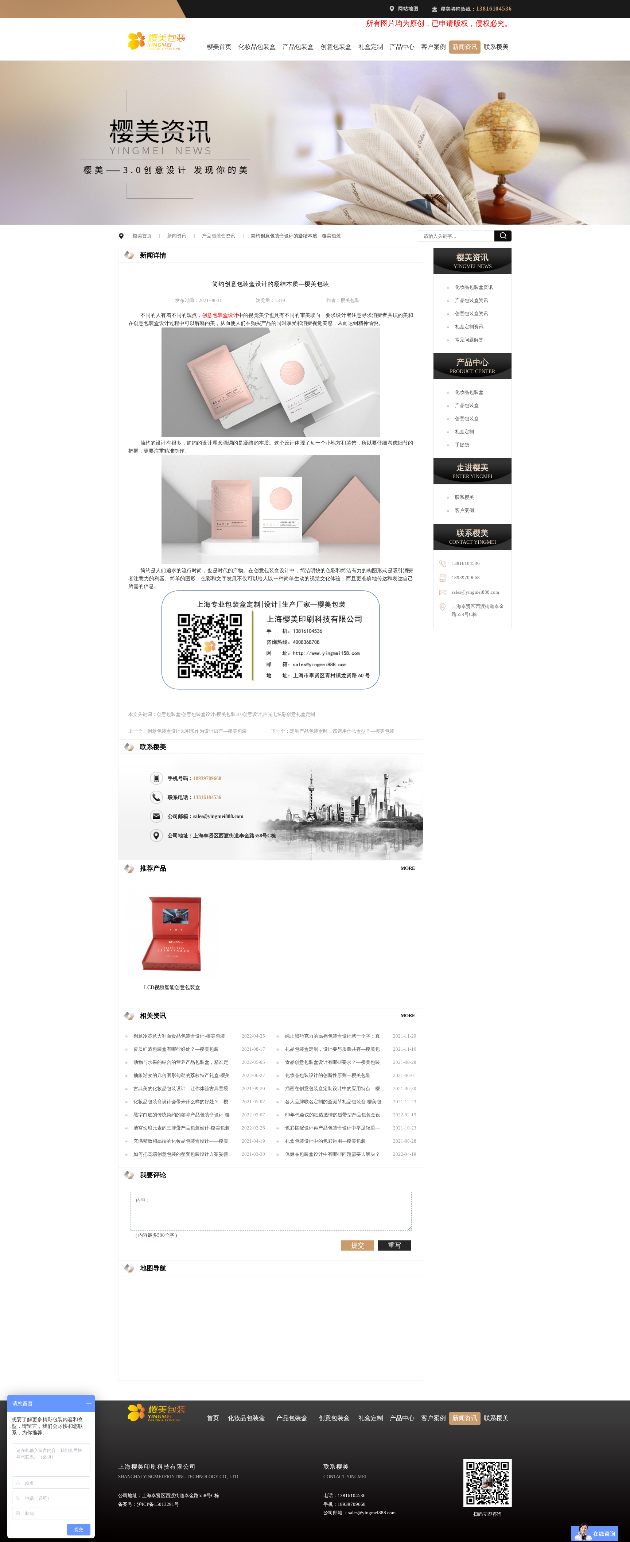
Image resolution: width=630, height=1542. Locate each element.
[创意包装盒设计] (271, 435)
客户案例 (433, 46)
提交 (357, 1245)
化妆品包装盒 (257, 46)
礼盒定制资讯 (469, 326)
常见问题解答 (469, 339)
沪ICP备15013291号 (158, 1504)
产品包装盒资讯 (218, 236)
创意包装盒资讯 (471, 313)
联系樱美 (496, 46)
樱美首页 (219, 46)
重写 (394, 1245)
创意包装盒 (335, 46)
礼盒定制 (370, 46)
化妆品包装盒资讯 (474, 287)
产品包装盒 (298, 46)
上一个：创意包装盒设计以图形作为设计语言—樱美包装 (187, 731)
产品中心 (402, 46)
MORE (408, 868)
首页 (213, 1418)
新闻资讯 (464, 46)
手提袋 (462, 445)
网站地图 (408, 8)
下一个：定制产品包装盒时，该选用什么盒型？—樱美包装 (332, 731)
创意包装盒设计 (220, 315)
